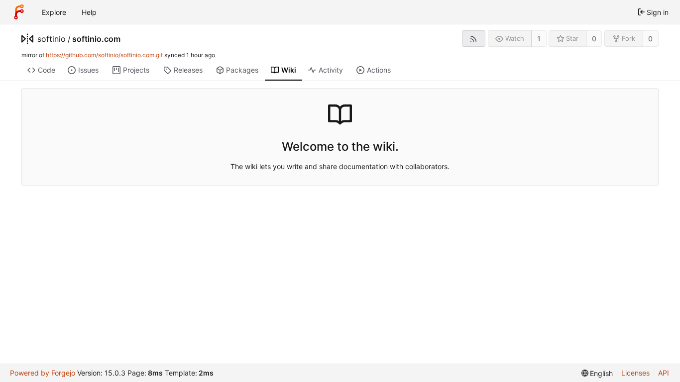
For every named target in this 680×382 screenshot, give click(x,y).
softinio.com (96, 39)
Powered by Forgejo (42, 373)
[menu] (597, 373)
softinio (51, 39)
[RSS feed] (473, 38)
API (663, 373)
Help (89, 12)
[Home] (19, 12)
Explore (54, 12)
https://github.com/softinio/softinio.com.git (104, 55)
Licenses (635, 373)
